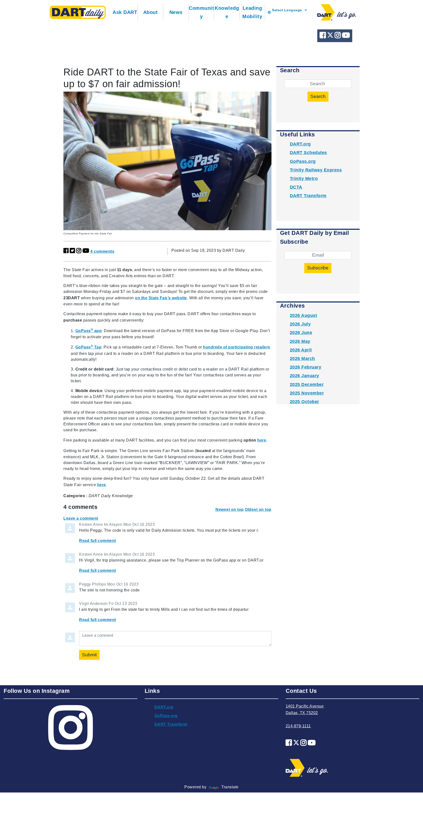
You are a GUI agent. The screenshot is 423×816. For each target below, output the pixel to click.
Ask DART (125, 12)
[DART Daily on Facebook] (323, 36)
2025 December (307, 384)
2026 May (300, 341)
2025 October (304, 401)
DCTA (296, 187)
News (176, 12)
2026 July (300, 324)
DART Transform (308, 195)
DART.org (300, 144)
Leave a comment (80, 518)
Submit (89, 654)
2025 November (307, 393)
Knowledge (227, 12)
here (261, 440)
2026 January (304, 375)
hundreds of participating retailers (236, 347)
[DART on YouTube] (346, 36)
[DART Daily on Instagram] (338, 36)
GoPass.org (303, 161)
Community (201, 12)
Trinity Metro (304, 178)
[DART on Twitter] (331, 36)
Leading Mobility (252, 12)
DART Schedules (308, 152)
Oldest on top (258, 509)
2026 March (302, 358)
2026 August (303, 315)
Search (318, 96)
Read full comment (97, 541)
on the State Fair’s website (161, 298)
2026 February (305, 367)
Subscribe (318, 267)
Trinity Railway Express (316, 170)
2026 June (301, 332)
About (150, 12)
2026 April (301, 350)
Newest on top (229, 509)
